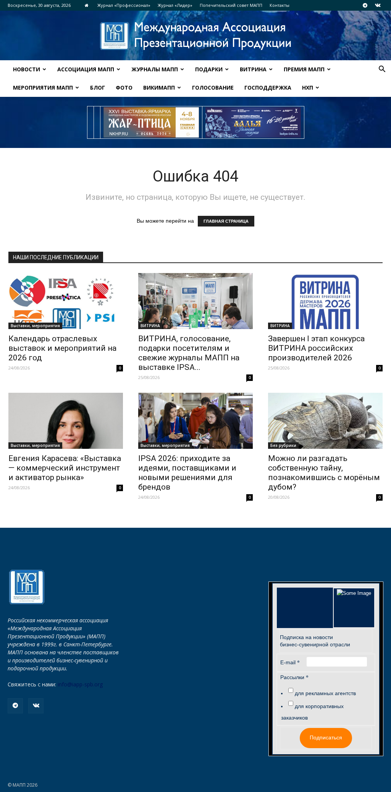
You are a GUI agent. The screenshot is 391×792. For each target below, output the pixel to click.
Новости (26, 69)
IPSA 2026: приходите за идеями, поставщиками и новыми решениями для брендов (187, 473)
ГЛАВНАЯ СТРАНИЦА (226, 221)
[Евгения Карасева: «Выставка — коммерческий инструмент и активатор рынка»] (65, 421)
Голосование (213, 87)
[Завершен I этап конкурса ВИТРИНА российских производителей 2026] (325, 301)
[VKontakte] (377, 5)
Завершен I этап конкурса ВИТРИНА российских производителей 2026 (316, 348)
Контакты (279, 5)
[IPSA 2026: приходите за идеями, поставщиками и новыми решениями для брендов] (195, 421)
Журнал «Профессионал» (123, 5)
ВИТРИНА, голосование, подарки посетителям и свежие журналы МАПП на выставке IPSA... (188, 353)
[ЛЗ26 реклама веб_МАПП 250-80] (253, 122)
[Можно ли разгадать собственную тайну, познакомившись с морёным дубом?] (325, 421)
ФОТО (124, 87)
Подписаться (326, 737)
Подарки (209, 69)
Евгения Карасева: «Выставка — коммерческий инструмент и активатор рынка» (64, 468)
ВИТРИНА (253, 69)
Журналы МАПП (154, 69)
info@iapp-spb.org (80, 684)
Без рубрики (283, 445)
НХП (307, 87)
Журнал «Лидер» (175, 5)
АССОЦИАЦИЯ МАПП (85, 69)
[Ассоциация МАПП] (195, 36)
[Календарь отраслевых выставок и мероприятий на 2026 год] (65, 301)
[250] (151, 122)
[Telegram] (365, 5)
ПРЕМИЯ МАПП (304, 69)
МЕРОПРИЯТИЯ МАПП (43, 87)
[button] (382, 70)
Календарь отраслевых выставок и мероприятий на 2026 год (62, 348)
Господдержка (267, 87)
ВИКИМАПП (159, 87)
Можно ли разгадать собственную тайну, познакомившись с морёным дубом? (324, 473)
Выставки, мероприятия (35, 325)
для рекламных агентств (325, 693)
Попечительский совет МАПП (231, 5)
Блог (97, 87)
